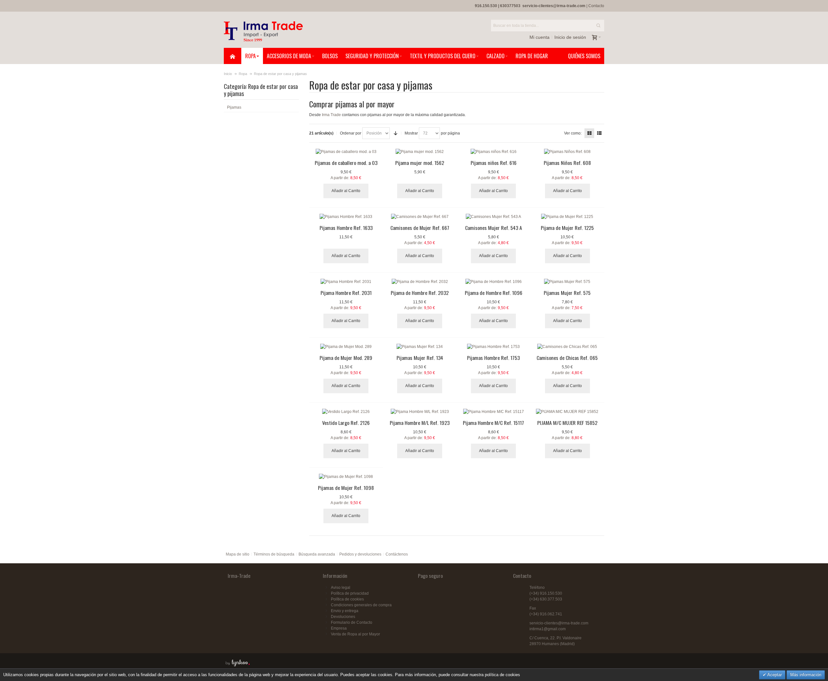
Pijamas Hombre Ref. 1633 (346, 228)
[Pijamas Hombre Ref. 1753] (494, 347)
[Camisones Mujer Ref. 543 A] (494, 217)
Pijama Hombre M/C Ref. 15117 (493, 423)
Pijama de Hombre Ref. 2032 (420, 293)
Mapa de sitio (237, 554)
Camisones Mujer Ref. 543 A (493, 228)
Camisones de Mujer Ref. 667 (419, 228)
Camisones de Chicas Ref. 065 (567, 358)
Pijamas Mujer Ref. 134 (420, 358)
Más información (805, 674)
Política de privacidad (350, 593)
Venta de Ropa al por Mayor (355, 634)
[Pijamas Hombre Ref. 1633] (346, 217)
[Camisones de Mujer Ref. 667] (420, 217)
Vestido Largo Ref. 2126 (346, 423)
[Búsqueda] (598, 25)
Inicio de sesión (570, 37)
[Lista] (599, 133)
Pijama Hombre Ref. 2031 (346, 293)
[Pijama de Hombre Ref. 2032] (420, 282)
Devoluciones (343, 616)
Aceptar (774, 674)
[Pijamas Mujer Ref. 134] (420, 347)
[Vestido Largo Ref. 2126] (346, 412)
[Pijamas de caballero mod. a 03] (346, 152)
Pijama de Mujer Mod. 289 (346, 358)
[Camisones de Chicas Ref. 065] (567, 347)
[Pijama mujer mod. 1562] (420, 152)
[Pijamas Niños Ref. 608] (567, 152)
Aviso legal (340, 587)
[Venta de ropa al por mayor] (263, 31)
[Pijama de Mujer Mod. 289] (346, 347)
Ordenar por (350, 133)
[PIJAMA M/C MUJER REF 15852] (567, 412)
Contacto (596, 6)
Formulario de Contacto (351, 622)
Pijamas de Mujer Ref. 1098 (346, 488)
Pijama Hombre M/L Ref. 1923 (420, 423)
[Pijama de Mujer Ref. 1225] (567, 217)
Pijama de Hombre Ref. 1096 (493, 293)
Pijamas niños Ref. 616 (494, 163)
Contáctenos (397, 554)
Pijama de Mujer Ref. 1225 (567, 228)
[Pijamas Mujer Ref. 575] (567, 282)
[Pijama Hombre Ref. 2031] (346, 282)
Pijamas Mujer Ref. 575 (567, 293)
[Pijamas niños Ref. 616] (494, 152)
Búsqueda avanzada (317, 554)
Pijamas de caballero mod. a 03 (346, 163)
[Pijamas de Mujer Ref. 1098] (346, 477)
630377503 (510, 6)
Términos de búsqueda (274, 554)
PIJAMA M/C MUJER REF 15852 (567, 423)
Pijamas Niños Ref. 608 (567, 163)
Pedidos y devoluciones (360, 554)
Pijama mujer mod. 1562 (419, 163)
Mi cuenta (539, 37)
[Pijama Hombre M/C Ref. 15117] (494, 412)
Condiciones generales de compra (361, 605)
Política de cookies (347, 599)
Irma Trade (331, 115)
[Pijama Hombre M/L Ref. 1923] (420, 412)
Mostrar (411, 133)
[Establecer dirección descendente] (395, 133)
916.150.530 (486, 6)
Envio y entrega (344, 611)
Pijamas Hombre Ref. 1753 (493, 358)
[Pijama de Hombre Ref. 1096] (494, 282)
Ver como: (573, 133)
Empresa (339, 628)
